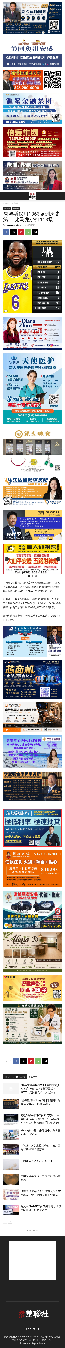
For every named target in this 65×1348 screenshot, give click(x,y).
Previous (7, 559)
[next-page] (10, 1222)
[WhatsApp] (28, 232)
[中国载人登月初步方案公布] (11, 1164)
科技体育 (16, 208)
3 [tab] (36, 576)
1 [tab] (29, 576)
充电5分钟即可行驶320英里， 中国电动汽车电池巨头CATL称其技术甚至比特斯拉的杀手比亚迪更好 (41, 1119)
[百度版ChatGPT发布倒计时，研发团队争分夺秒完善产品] (11, 1210)
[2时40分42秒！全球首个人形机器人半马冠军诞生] (11, 1134)
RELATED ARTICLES (15, 1077)
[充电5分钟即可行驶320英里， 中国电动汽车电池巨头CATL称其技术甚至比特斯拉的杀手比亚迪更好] (11, 1119)
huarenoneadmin (13, 225)
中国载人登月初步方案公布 (37, 1160)
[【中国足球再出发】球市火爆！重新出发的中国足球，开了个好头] (11, 1194)
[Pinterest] (21, 232)
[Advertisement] (32, 1260)
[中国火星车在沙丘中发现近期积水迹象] (11, 1179)
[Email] (35, 232)
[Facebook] (6, 232)
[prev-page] (5, 1222)
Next (58, 559)
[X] (13, 232)
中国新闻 (15, 203)
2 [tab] (32, 576)
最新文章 (33, 1077)
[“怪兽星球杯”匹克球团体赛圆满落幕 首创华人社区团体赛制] (11, 1104)
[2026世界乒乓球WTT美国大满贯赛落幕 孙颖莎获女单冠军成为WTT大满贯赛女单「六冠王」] (11, 1088)
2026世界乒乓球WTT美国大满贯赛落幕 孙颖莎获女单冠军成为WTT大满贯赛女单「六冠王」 (40, 1089)
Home (6, 203)
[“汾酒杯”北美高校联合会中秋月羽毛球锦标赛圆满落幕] (11, 1149)
